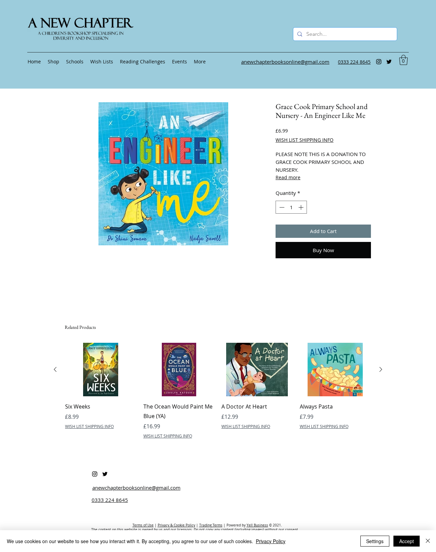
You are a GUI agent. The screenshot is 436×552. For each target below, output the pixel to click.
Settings (375, 541)
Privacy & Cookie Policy (176, 525)
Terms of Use (143, 525)
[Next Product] (381, 369)
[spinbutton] (291, 207)
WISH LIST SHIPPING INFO (304, 140)
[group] (218, 390)
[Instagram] (378, 61)
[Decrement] (281, 207)
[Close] (428, 541)
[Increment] (301, 207)
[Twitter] (389, 61)
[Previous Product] (55, 369)
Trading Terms (210, 525)
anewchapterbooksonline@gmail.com (136, 487)
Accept (406, 541)
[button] (403, 60)
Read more (288, 177)
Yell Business (257, 525)
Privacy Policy (270, 541)
